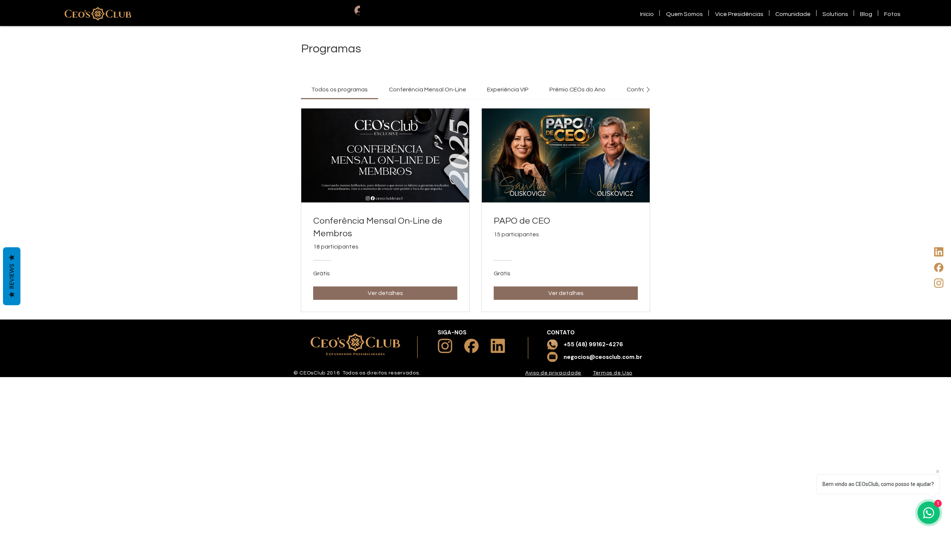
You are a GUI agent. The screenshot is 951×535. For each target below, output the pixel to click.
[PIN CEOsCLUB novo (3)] (939, 267)
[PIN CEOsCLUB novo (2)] (939, 283)
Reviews (11, 276)
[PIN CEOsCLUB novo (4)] (939, 252)
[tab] (339, 89)
